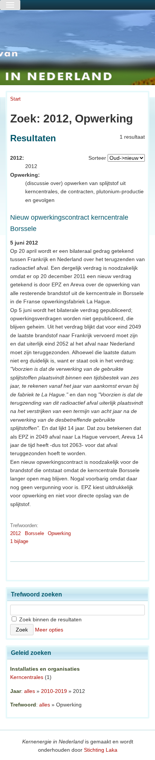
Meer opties (49, 630)
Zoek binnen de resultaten (50, 619)
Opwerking (59, 533)
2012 (15, 533)
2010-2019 (54, 691)
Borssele (34, 533)
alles (29, 691)
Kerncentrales (26, 677)
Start (15, 99)
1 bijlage (19, 541)
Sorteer (97, 158)
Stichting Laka (100, 750)
